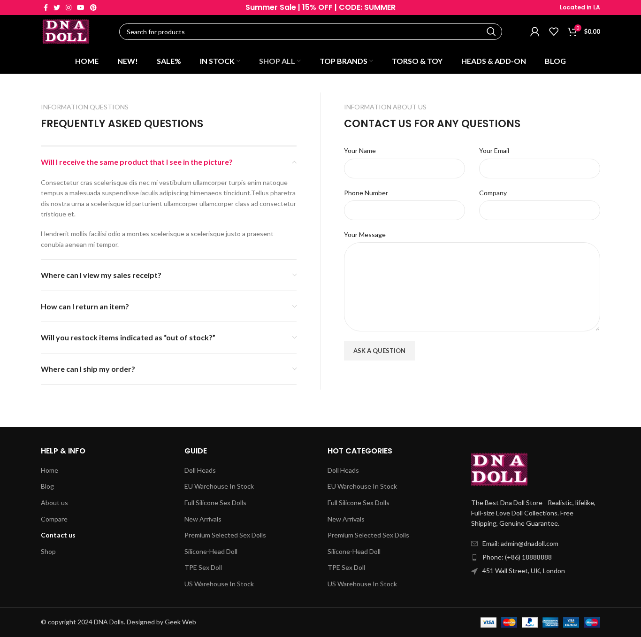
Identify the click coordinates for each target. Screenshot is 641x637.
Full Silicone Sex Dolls (215, 503)
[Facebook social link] (46, 7)
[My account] (535, 31)
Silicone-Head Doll (210, 551)
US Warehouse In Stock (219, 584)
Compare (54, 519)
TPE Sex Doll (203, 567)
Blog (47, 486)
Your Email (494, 150)
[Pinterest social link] (93, 7)
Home (49, 470)
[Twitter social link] (57, 7)
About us (54, 503)
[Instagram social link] (68, 7)
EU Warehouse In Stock (219, 486)
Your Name (360, 150)
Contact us (58, 535)
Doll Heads (200, 470)
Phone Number (366, 193)
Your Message (365, 234)
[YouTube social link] (80, 7)
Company (493, 193)
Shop (48, 551)
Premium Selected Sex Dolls (225, 535)
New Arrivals (202, 519)
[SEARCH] (491, 31)
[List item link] (536, 557)
